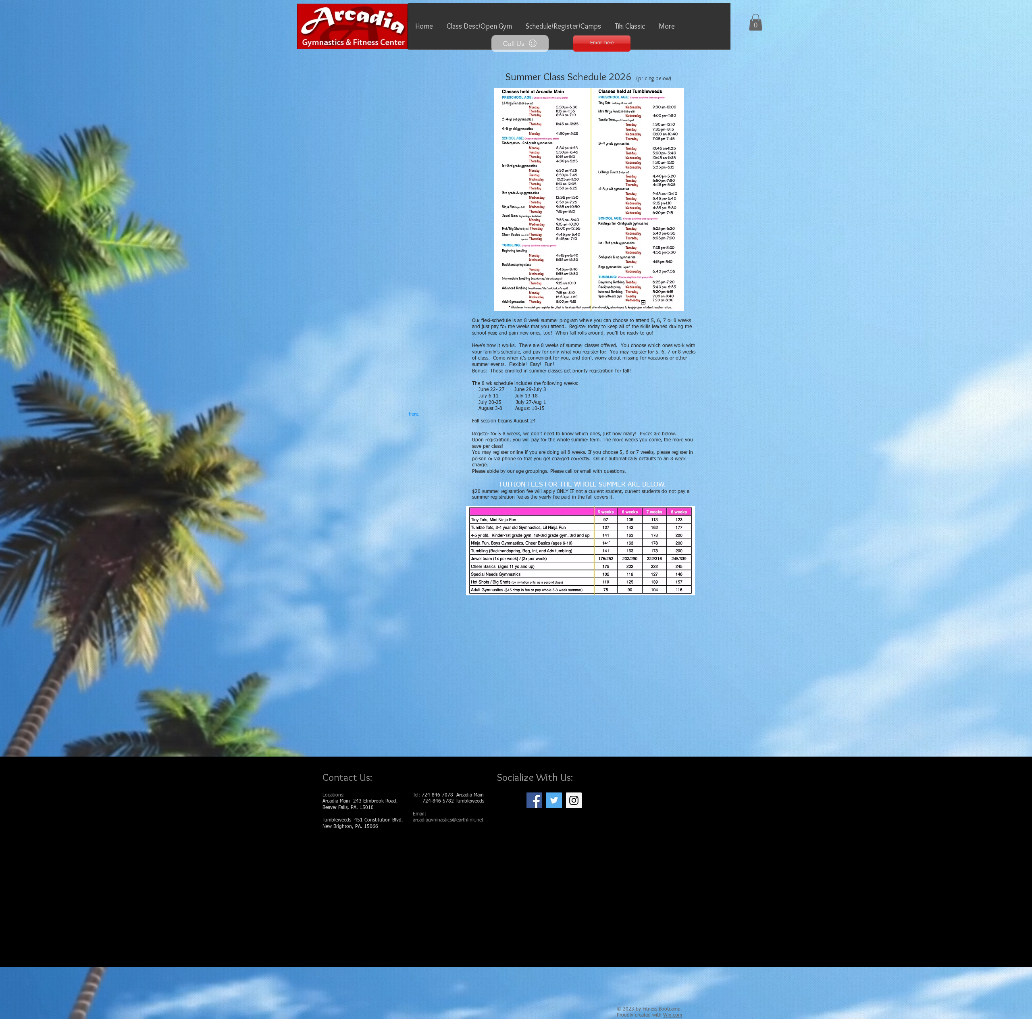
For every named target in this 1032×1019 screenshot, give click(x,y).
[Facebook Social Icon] (534, 800)
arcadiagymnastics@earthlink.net (448, 820)
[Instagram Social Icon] (574, 800)
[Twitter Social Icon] (554, 800)
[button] (479, 29)
